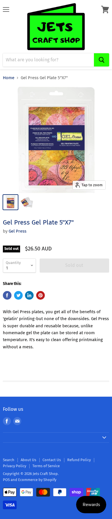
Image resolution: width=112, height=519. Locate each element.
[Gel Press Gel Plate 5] (10, 202)
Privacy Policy (14, 466)
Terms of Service (46, 466)
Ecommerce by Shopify (37, 480)
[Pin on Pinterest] (40, 295)
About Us (28, 460)
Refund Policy (79, 460)
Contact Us (52, 460)
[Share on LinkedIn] (29, 295)
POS (6, 480)
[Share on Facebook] (7, 295)
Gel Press (17, 231)
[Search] (101, 59)
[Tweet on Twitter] (18, 295)
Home (8, 77)
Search (8, 460)
